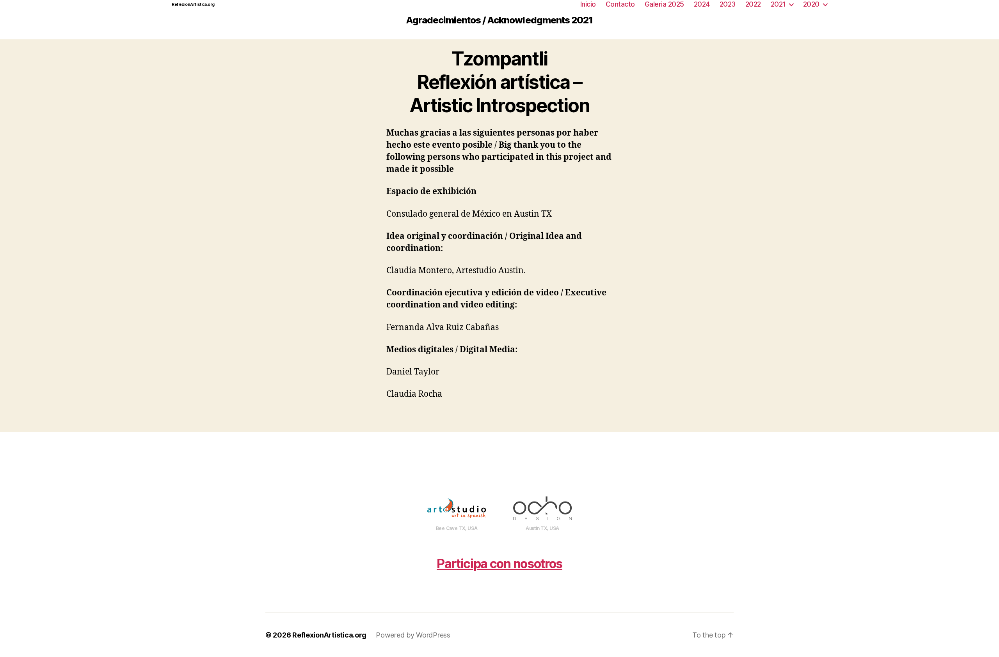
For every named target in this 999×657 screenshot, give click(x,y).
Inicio (588, 4)
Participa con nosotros (499, 563)
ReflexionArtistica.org (193, 4)
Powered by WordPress (413, 635)
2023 (728, 4)
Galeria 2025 (664, 4)
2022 (753, 4)
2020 (811, 4)
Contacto (620, 4)
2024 (702, 4)
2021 (778, 4)
